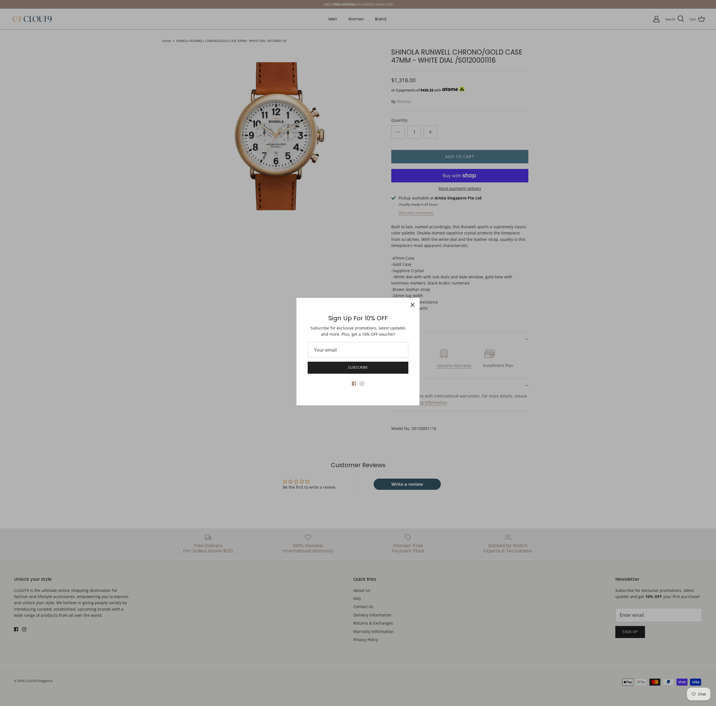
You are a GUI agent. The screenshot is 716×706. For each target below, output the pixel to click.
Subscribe (358, 367)
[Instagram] (362, 384)
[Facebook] (354, 384)
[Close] (412, 305)
